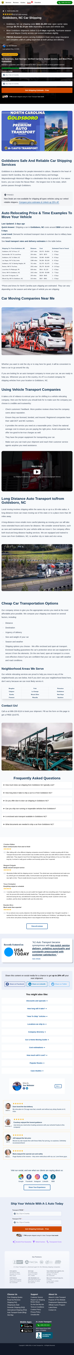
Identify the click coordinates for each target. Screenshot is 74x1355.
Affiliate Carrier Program (57, 1305)
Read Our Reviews (13, 1300)
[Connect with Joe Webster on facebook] (24, 1088)
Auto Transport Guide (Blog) (16, 1312)
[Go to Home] (3, 11)
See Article (36, 959)
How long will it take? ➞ (37, 1009)
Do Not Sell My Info (37, 1304)
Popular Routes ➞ (37, 1063)
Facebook (29, 1181)
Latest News (53, 1307)
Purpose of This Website (57, 1300)
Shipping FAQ (12, 1302)
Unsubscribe (35, 1314)
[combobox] (37, 75)
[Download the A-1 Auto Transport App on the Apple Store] (26, 1330)
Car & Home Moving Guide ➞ (37, 1040)
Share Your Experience (37, 1187)
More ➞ (58, 1086)
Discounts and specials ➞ (37, 1001)
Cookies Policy (36, 1309)
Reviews (16, 2)
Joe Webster (12, 46)
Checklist (38, 2)
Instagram (37, 1181)
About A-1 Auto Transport (57, 1297)
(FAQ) (23, 1307)
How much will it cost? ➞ (37, 1055)
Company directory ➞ (37, 1032)
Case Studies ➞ (37, 1071)
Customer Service (37, 1297)
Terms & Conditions (37, 1307)
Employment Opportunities (58, 1302)
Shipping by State (13, 1305)
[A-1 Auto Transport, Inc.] (3, 2)
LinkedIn (45, 1181)
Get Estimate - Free (37, 90)
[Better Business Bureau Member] (44, 1335)
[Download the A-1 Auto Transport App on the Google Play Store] (26, 1326)
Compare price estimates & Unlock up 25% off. (39, 202)
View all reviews (37, 926)
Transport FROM (7, 71)
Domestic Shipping (14, 1307)
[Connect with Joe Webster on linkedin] (27, 1088)
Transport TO (6, 80)
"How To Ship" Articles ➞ (37, 1016)
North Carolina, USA (12, 11)
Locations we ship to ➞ (37, 1024)
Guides (23, 2)
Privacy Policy (35, 1312)
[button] (64, 2)
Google (21, 1181)
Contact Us (52, 1310)
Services (8, 2)
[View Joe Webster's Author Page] (17, 1086)
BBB (53, 1181)
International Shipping (15, 1310)
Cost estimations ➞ (37, 1047)
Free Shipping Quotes (14, 1297)
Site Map (10, 1315)
